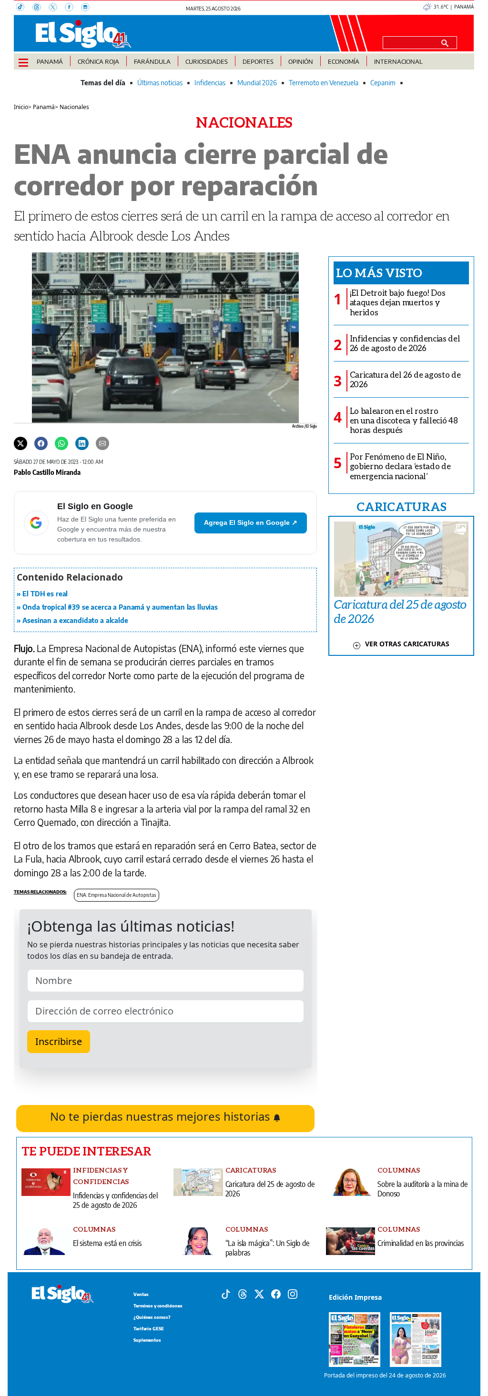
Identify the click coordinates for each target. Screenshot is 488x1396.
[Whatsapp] (61, 443)
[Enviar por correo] (102, 443)
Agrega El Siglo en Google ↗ (250, 522)
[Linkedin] (82, 443)
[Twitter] (20, 443)
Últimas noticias (160, 83)
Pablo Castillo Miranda (47, 472)
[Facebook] (73, 8)
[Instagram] (88, 8)
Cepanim (383, 83)
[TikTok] (24, 8)
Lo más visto (379, 272)
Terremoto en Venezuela (323, 83)
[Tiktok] (226, 1293)
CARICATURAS (401, 506)
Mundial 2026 (257, 83)
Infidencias (209, 83)
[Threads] (40, 8)
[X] (57, 8)
